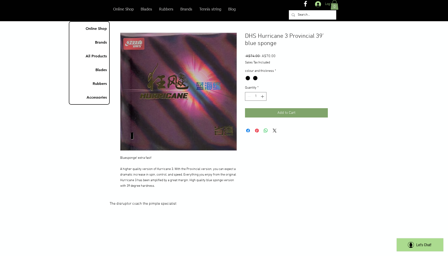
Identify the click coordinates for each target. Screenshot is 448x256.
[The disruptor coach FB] (305, 3)
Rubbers (100, 83)
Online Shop (96, 28)
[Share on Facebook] (248, 130)
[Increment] (263, 96)
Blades (101, 70)
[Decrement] (249, 96)
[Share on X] (274, 130)
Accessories (97, 97)
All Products (96, 56)
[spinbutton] (256, 96)
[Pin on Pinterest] (257, 130)
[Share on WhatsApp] (266, 130)
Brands (101, 42)
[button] (334, 5)
